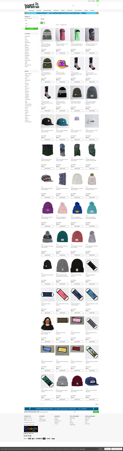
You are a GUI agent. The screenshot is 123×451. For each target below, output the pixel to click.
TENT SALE (56, 10)
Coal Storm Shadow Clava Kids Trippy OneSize (92, 44)
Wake (26, 44)
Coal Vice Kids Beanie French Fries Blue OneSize (77, 218)
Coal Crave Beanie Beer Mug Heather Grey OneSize (62, 275)
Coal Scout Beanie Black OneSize (76, 275)
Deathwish (27, 91)
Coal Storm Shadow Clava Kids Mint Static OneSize (77, 44)
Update (31, 28)
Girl (25, 81)
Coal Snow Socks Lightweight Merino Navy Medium (76, 74)
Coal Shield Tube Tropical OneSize (62, 189)
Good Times (69, 10)
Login (89, 1)
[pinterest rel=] (28, 436)
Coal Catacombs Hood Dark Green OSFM (77, 160)
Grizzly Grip (27, 115)
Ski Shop (26, 41)
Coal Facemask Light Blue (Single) (47, 362)
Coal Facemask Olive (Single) (60, 333)
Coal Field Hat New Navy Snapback (91, 391)
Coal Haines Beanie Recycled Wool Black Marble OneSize (46, 45)
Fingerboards (27, 42)
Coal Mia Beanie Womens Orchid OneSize (47, 218)
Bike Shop (27, 45)
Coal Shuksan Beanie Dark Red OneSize (77, 391)
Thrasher (27, 85)
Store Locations (78, 10)
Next (96, 404)
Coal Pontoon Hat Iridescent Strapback (60, 73)
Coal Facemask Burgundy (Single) (76, 362)
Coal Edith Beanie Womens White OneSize (77, 189)
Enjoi (26, 101)
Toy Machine (27, 99)
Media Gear (27, 49)
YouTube (63, 10)
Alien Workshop (28, 104)
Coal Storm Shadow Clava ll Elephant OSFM (62, 44)
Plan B (26, 110)
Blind (26, 113)
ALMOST (27, 112)
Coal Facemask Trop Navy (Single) (47, 391)
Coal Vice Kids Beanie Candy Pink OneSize (61, 218)
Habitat (26, 118)
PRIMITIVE (27, 96)
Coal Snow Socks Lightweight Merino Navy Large (91, 74)
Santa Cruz (27, 75)
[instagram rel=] (30, 436)
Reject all (107, 449)
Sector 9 (27, 107)
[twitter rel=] (24, 436)
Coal (44, 15)
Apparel (26, 52)
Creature (27, 94)
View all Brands (28, 121)
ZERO (26, 102)
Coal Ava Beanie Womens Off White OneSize (91, 189)
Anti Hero (27, 77)
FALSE (26, 66)
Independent (27, 80)
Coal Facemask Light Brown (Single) (46, 333)
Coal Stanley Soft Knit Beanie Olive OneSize (76, 102)
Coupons (86, 10)
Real (26, 86)
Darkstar (27, 120)
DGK (26, 78)
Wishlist (40, 417)
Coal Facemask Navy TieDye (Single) (75, 304)
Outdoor (26, 47)
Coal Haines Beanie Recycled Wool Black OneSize (61, 103)
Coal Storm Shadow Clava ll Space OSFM (62, 160)
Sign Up (93, 1)
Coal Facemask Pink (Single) (75, 333)
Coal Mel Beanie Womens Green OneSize (62, 246)
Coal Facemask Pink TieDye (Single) (62, 304)
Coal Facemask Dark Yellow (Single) (62, 362)
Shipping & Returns (42, 420)
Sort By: (57, 24)
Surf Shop (39, 10)
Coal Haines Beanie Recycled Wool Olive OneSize (46, 74)
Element (26, 93)
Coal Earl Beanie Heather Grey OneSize (61, 391)
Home (41, 15)
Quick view (47, 40)
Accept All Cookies (116, 449)
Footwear (27, 50)
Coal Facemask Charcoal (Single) (91, 333)
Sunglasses (27, 55)
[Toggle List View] (44, 23)
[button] (31, 20)
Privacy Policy (82, 449)
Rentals (92, 10)
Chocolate (27, 88)
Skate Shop (31, 10)
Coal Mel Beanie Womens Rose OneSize (76, 246)
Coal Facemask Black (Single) (90, 275)
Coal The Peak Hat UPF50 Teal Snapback (62, 131)
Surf (26, 37)
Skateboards (27, 36)
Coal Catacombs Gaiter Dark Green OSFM (46, 160)
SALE (26, 63)
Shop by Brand (28, 65)
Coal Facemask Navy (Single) (45, 304)
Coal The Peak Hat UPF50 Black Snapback (47, 131)
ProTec (26, 109)
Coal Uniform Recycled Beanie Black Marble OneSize (91, 103)
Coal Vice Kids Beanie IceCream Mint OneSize (91, 218)
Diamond (27, 97)
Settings (101, 449)
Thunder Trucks (28, 105)
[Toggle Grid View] (41, 23)
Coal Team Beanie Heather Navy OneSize (47, 246)
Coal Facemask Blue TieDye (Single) (92, 304)
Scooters (27, 58)
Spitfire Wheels (28, 73)
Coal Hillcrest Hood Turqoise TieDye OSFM (91, 160)
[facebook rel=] (26, 436)
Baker (26, 89)
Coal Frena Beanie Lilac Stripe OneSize (76, 131)
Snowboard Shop (47, 10)
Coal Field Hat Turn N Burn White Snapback (92, 131)
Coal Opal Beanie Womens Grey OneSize (92, 246)
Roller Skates (27, 60)
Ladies (26, 61)
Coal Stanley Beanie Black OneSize (47, 275)
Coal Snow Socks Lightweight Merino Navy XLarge (47, 103)
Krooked (26, 83)
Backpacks (27, 53)
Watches (27, 57)
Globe (26, 117)
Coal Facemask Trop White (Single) (92, 362)
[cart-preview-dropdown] (97, 1)
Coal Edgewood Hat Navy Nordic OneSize (47, 189)
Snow (26, 39)
